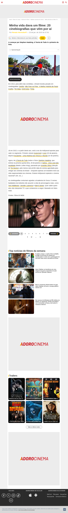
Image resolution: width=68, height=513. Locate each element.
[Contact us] (11, 500)
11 (40, 237)
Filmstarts (56, 494)
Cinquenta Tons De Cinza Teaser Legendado (17, 398)
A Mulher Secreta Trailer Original (52, 421)
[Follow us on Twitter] (9, 495)
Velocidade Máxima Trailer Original (52, 398)
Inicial (10, 19)
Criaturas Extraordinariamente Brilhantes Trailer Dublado (34, 398)
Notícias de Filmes (25, 19)
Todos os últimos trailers (34, 427)
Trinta (32, 89)
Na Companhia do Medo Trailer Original (34, 421)
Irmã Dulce (25, 89)
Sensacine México (61, 496)
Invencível (37, 153)
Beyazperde (50, 496)
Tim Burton (14, 168)
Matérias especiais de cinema (37, 19)
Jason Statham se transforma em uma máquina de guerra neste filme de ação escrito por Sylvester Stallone (46, 271)
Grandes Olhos (46, 165)
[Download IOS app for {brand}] (31, 495)
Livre (44, 153)
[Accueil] (32, 2)
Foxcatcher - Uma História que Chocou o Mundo (30, 156)
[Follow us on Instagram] (14, 495)
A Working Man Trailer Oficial (16, 421)
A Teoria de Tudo (22, 160)
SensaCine (63, 494)
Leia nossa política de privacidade (26, 510)
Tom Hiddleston (13, 185)
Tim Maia (17, 89)
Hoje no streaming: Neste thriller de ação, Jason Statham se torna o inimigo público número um (46, 286)
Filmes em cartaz (16, 19)
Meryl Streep (39, 185)
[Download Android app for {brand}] (36, 495)
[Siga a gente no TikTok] (18, 495)
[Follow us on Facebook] (4, 495)
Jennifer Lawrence (26, 185)
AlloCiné (49, 494)
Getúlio (21, 86)
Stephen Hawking (45, 160)
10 (31, 237)
